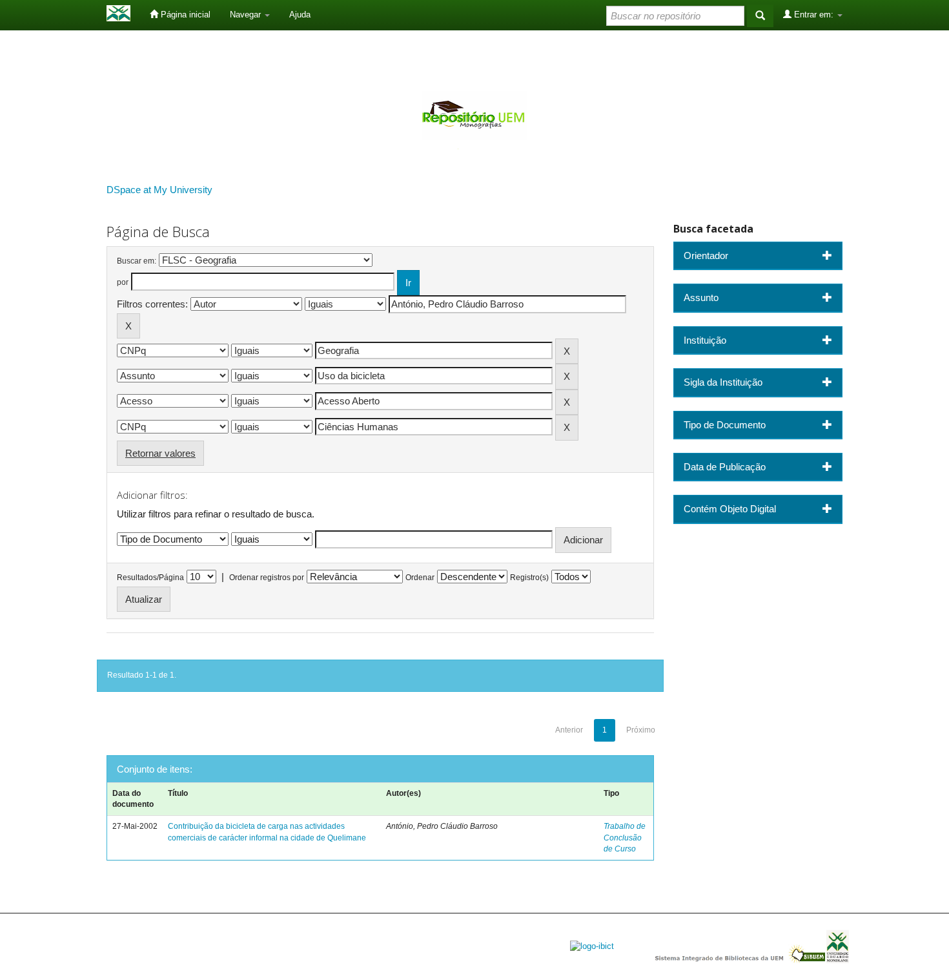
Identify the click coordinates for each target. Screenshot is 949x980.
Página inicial (184, 14)
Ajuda (300, 14)
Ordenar (419, 577)
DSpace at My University (159, 189)
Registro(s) (529, 577)
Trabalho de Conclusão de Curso (625, 837)
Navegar (246, 14)
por (122, 282)
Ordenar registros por (266, 577)
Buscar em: (136, 261)
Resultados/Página (150, 577)
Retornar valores (160, 453)
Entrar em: (813, 14)
